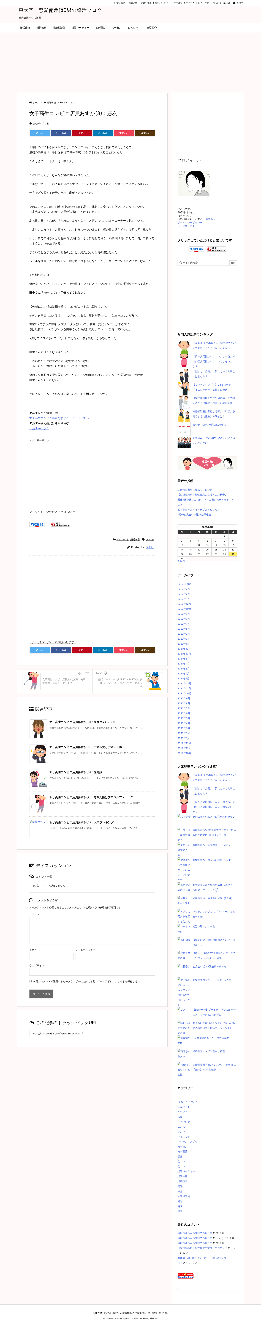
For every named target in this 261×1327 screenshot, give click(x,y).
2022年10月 (184, 608)
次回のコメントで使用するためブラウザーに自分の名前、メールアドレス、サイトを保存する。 (86, 981)
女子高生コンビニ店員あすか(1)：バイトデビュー (60, 418)
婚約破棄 (133, 3)
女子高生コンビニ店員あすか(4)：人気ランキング (82, 822)
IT (179, 1096)
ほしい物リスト (186, 225)
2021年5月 (184, 658)
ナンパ (181, 1131)
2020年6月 (184, 713)
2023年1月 (184, 598)
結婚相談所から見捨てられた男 (195, 489)
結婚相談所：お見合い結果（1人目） (213, 898)
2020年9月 (184, 698)
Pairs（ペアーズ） (188, 1101)
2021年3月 (184, 668)
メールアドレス (85, 950)
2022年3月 (184, 633)
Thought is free (150, 1318)
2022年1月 (184, 643)
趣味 (180, 1206)
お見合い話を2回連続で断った (209, 966)
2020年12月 (184, 683)
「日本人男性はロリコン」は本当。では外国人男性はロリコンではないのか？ (214, 361)
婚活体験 (120, 3)
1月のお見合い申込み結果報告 (209, 424)
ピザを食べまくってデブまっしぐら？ (199, 509)
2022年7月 (184, 623)
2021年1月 (183, 678)
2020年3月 (184, 728)
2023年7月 (184, 588)
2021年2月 (184, 673)
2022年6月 (184, 628)
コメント (34, 914)
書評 (180, 1186)
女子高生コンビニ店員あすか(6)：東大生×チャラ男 (83, 722)
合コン (181, 1161)
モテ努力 (190, 3)
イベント (182, 1111)
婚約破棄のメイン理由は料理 (209, 1051)
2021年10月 (184, 653)
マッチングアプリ (187, 1141)
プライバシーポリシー (190, 222)
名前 (32, 950)
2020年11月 (184, 688)
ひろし (150, 547)
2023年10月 (184, 583)
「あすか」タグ (39, 428)
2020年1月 (184, 738)
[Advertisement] (130, 61)
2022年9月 (184, 613)
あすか (150, 539)
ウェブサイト (36, 965)
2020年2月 (184, 733)
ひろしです (203, 3)
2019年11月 (184, 748)
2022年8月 (184, 618)
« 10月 (181, 560)
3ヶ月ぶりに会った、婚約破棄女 (211, 1037)
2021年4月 (184, 663)
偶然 (180, 1156)
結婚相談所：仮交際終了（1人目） (212, 844)
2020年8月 (184, 703)
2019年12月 (184, 743)
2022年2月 (184, 638)
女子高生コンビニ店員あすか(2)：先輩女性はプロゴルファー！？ (91, 797)
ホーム (35, 102)
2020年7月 (184, 708)
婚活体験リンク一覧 (204, 926)
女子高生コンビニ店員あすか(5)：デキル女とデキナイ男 (86, 747)
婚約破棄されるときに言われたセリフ (214, 816)
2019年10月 (184, 753)
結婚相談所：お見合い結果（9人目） (213, 859)
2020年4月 (184, 723)
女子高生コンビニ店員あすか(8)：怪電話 (76, 772)
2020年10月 (184, 693)
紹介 (180, 1191)
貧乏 (180, 1201)
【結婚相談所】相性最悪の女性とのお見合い (202, 494)
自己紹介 (217, 3)
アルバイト (69, 102)
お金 (180, 1116)
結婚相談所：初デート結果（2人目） (213, 979)
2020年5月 (184, 718)
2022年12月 (184, 603)
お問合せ (211, 219)
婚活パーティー (162, 3)
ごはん (181, 1126)
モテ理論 (178, 3)
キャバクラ (184, 1121)
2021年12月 (184, 648)
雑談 (180, 1211)
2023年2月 (184, 593)
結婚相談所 (146, 3)
